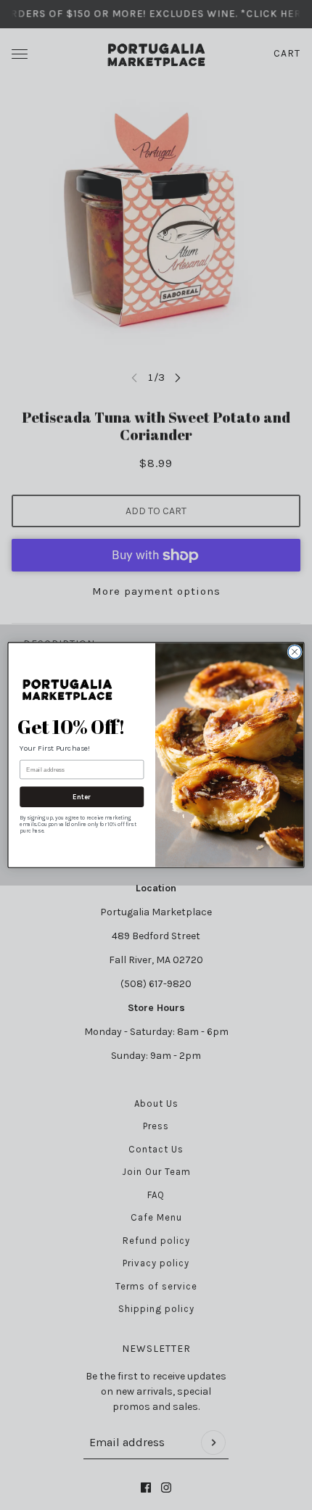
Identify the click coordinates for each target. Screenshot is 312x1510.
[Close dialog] (294, 651)
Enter (82, 797)
